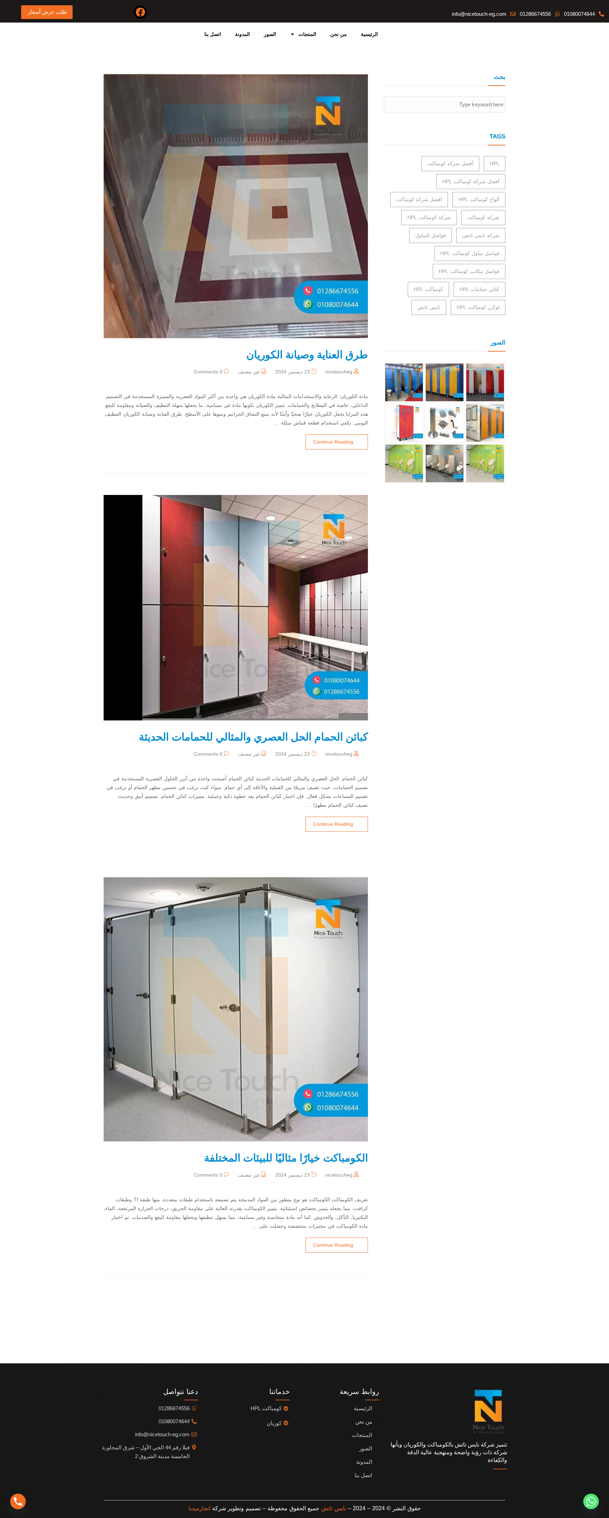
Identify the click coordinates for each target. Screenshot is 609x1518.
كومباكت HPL (428, 289)
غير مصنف (249, 371)
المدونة (242, 34)
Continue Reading (333, 442)
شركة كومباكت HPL (429, 217)
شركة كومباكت (483, 217)
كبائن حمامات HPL (479, 289)
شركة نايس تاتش (480, 235)
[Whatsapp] (591, 1501)
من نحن (338, 34)
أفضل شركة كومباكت (450, 163)
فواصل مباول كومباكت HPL (470, 253)
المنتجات (307, 34)
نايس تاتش (428, 307)
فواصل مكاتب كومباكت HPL (469, 271)
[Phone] (18, 1501)
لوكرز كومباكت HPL (478, 307)
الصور (270, 34)
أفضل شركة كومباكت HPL (470, 181)
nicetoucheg (338, 371)
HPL (494, 163)
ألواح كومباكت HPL (479, 199)
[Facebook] (140, 12)
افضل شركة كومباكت (419, 199)
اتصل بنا (212, 34)
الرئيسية (369, 34)
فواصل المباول (430, 235)
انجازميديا (199, 1508)
